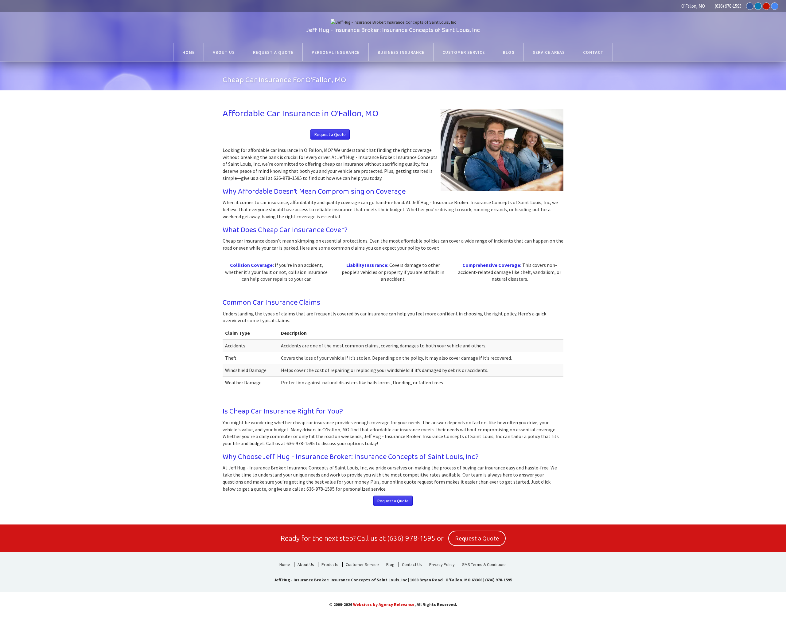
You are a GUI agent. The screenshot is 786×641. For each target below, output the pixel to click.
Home (284, 564)
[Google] (774, 6)
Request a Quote (330, 134)
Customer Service (362, 564)
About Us (306, 564)
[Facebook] (749, 6)
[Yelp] (766, 6)
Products (329, 564)
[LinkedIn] (758, 6)
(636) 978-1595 (728, 6)
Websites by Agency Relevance (383, 604)
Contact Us (412, 564)
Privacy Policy (442, 564)
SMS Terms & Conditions (484, 564)
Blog (390, 564)
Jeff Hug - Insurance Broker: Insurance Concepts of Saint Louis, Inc (393, 30)
